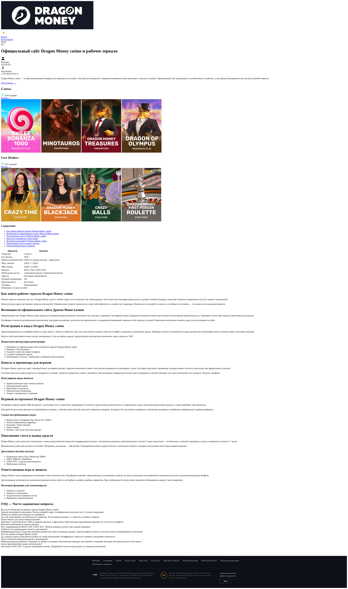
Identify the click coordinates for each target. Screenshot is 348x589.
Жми (226, 581)
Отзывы (119, 561)
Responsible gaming (190, 561)
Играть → (6, 98)
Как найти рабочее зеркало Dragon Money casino (29, 231)
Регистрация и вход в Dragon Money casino (26, 236)
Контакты (96, 561)
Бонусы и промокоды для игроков (22, 238)
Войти (4, 37)
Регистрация (7, 39)
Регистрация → (8, 83)
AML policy (143, 561)
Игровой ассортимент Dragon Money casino (27, 241)
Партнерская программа (229, 561)
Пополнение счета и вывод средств (23, 243)
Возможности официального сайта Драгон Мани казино (33, 233)
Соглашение (107, 561)
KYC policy (155, 561)
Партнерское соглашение (101, 564)
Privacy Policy (130, 561)
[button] (174, 509)
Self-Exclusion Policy (209, 561)
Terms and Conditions (171, 561)
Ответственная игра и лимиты (21, 246)
